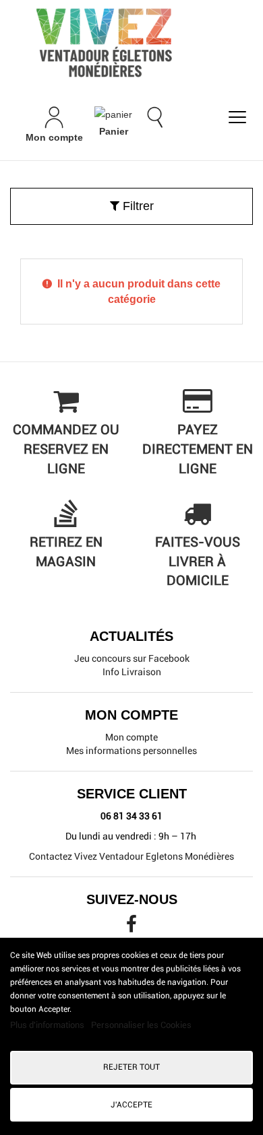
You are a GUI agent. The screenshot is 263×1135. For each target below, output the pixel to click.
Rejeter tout (131, 1067)
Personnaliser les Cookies (141, 1025)
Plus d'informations (48, 1025)
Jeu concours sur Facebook (131, 658)
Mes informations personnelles (131, 750)
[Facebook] (131, 927)
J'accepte (131, 1104)
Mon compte (131, 737)
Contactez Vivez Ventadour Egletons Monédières (131, 856)
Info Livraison (132, 671)
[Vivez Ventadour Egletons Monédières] (131, 42)
